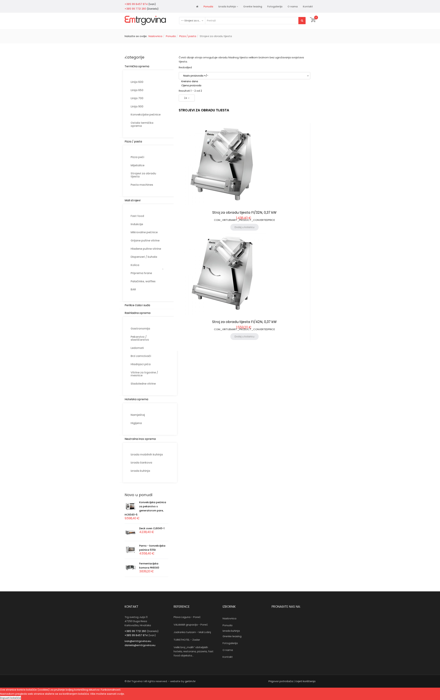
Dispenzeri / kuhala (144, 257)
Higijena (136, 423)
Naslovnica (155, 36)
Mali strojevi (132, 200)
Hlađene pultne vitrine (146, 249)
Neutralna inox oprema (140, 439)
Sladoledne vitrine (143, 384)
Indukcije (137, 224)
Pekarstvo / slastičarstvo (140, 338)
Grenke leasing (252, 6)
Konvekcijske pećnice (146, 115)
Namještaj (138, 415)
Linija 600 (137, 82)
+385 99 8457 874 (136, 4)
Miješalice (137, 165)
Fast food (137, 216)
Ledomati (137, 348)
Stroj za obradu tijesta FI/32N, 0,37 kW (244, 212)
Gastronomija (140, 329)
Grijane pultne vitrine (145, 240)
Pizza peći (137, 157)
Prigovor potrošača (280, 681)
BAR (133, 289)
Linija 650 (137, 90)
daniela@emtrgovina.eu (140, 645)
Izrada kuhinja (227, 6)
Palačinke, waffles (143, 281)
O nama (293, 6)
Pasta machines (142, 185)
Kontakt (308, 6)
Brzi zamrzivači (141, 356)
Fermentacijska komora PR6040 (149, 565)
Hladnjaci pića (141, 364)
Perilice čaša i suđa (137, 305)
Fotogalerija (274, 6)
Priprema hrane (141, 273)
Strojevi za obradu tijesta (143, 174)
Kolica (135, 265)
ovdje (120, 694)
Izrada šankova (141, 463)
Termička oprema (137, 66)
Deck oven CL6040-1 (151, 528)
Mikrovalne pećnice (144, 232)
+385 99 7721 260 (135, 8)
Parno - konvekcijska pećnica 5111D (152, 548)
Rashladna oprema (137, 313)
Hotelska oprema (136, 399)
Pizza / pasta (187, 36)
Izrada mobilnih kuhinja (147, 454)
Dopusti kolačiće (10, 698)
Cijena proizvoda (191, 85)
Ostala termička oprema (142, 124)
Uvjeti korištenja (305, 681)
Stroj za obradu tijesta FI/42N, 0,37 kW (244, 321)
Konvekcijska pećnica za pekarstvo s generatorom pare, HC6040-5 (145, 508)
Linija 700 (137, 98)
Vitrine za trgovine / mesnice (144, 374)
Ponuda (208, 6)
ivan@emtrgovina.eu (138, 641)
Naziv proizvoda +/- (195, 75)
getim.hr (190, 681)
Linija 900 (137, 106)
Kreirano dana (189, 81)
